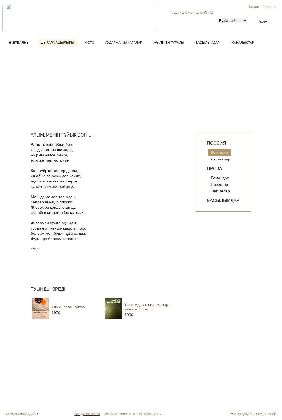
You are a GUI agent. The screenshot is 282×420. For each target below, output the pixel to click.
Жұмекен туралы (168, 43)
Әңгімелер (220, 191)
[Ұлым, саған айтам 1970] (74, 321)
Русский (269, 6)
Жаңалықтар (242, 43)
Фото (89, 43)
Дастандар (220, 159)
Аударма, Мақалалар (123, 43)
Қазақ (254, 6)
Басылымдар (207, 43)
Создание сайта (87, 414)
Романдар (220, 178)
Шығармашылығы (57, 43)
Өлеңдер (219, 152)
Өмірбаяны (19, 43)
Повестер (219, 184)
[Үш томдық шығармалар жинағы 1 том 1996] (147, 321)
